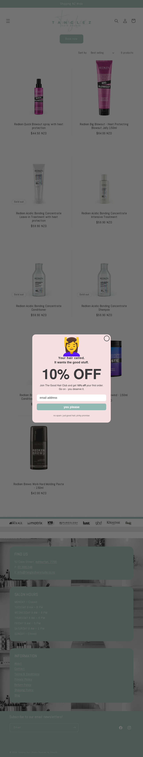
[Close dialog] (106, 338)
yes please (72, 407)
